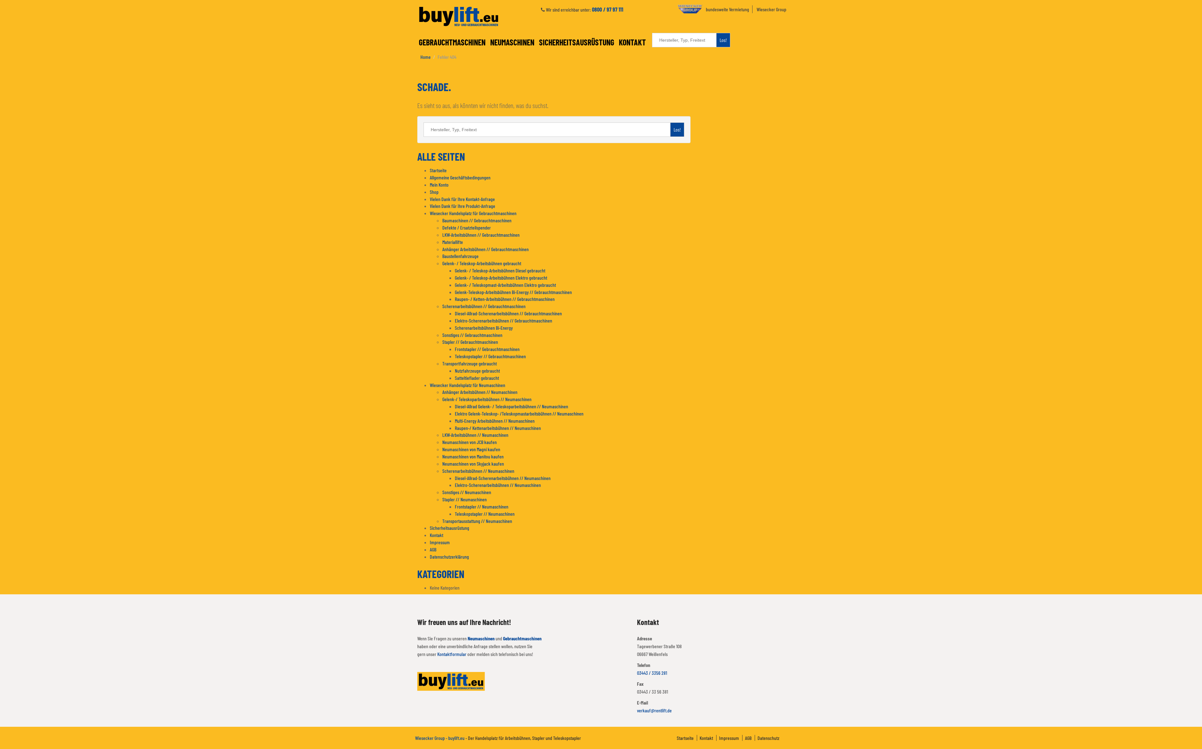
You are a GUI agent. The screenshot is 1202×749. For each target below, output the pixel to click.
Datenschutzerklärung (449, 557)
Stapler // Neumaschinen (464, 499)
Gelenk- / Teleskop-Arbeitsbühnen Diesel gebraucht (500, 270)
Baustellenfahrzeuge (460, 256)
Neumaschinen (512, 42)
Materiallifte (452, 242)
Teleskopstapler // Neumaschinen (485, 514)
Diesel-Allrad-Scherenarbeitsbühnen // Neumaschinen (503, 478)
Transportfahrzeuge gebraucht (469, 363)
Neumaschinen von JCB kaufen (469, 442)
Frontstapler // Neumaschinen (481, 506)
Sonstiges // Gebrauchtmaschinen (472, 335)
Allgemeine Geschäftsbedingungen (460, 177)
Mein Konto (439, 185)
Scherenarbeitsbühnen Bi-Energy (484, 328)
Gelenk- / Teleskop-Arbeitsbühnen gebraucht (481, 263)
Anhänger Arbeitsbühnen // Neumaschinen (479, 392)
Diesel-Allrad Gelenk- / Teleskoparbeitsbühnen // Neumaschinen (511, 406)
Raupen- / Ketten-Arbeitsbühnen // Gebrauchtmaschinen (505, 299)
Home (425, 57)
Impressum (440, 542)
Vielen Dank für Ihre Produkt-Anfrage (462, 206)
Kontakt (632, 42)
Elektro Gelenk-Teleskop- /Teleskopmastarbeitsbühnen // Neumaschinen (519, 413)
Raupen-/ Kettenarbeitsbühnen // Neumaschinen (498, 428)
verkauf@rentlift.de (654, 710)
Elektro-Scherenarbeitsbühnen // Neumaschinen (498, 485)
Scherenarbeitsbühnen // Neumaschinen (478, 471)
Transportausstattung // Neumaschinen (477, 521)
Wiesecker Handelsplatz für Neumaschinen (467, 385)
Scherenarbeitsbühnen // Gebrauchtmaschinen (484, 306)
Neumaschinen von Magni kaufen (471, 449)
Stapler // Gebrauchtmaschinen (470, 342)
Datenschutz (768, 738)
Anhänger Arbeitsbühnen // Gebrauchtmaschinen (485, 249)
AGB (433, 549)
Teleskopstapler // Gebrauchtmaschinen (490, 356)
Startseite (438, 170)
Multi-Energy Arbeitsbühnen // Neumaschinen (495, 421)
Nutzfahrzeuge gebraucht (477, 371)
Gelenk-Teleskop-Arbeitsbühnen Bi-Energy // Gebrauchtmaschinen (513, 292)
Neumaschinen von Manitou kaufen (473, 456)
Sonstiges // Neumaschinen (466, 492)
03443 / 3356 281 (652, 673)
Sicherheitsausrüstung (576, 42)
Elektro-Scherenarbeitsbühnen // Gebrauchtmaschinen (503, 320)
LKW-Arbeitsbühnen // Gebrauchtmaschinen (481, 235)
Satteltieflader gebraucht (477, 378)
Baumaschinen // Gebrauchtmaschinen (476, 220)
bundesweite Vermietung (727, 9)
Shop (434, 192)
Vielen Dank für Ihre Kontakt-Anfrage (462, 199)
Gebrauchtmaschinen (452, 42)
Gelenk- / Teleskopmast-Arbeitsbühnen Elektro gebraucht (505, 285)
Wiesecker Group (771, 9)
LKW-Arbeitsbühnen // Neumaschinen (475, 435)
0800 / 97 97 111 (607, 9)
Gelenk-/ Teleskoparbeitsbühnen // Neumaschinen (487, 399)
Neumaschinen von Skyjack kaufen (473, 464)
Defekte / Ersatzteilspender (466, 227)
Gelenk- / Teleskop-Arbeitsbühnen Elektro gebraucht (501, 278)
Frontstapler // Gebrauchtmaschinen (487, 349)
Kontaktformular (451, 654)
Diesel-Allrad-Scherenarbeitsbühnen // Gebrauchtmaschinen (508, 313)
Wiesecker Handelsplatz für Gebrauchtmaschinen (473, 213)
